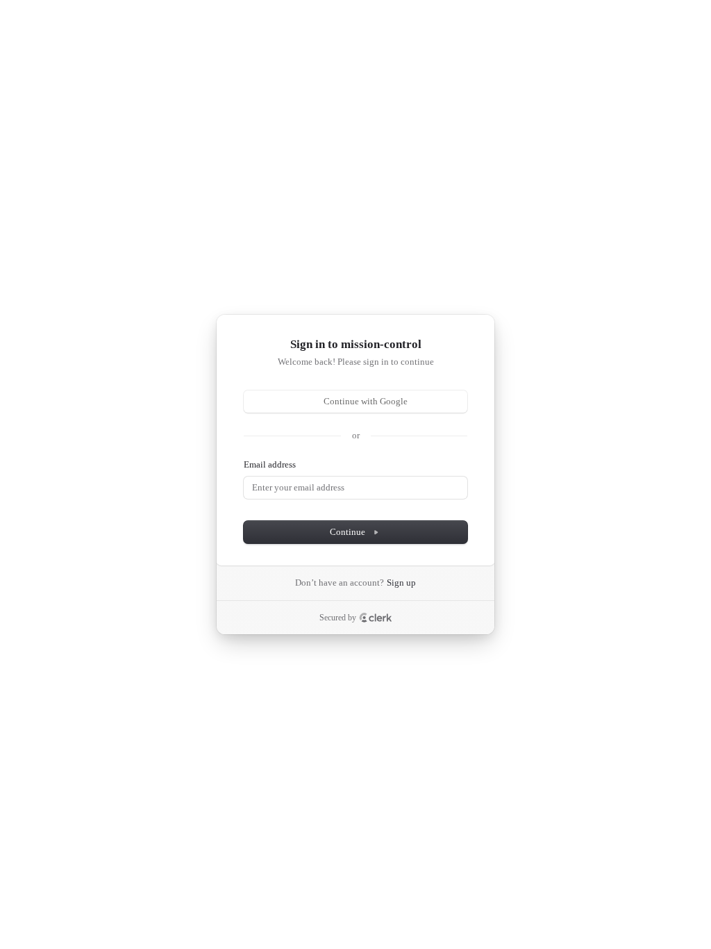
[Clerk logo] (375, 617)
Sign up (401, 582)
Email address (270, 464)
